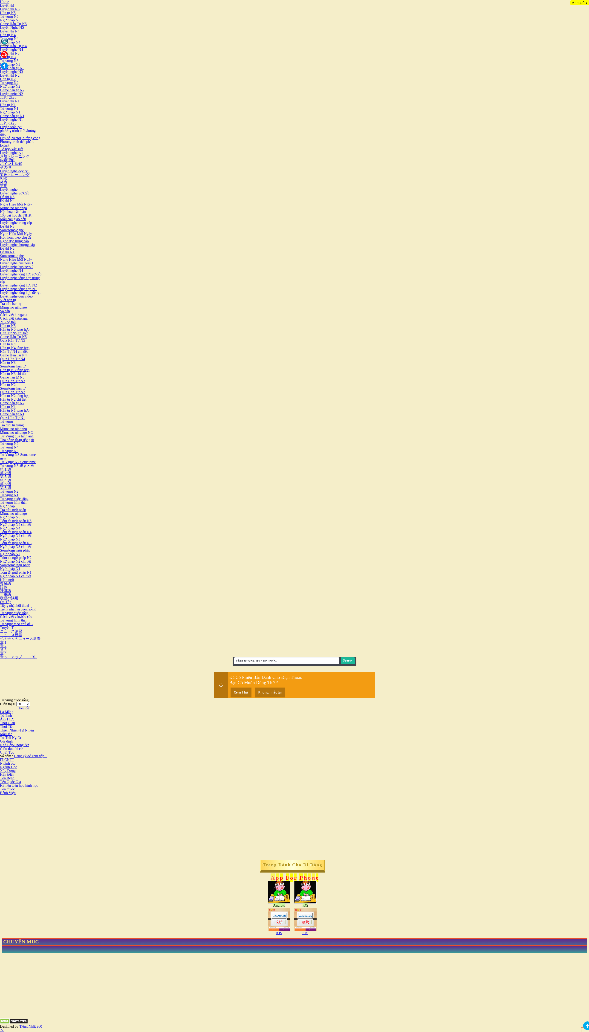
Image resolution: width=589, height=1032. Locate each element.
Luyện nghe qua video (16, 296)
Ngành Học (8, 767)
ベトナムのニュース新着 (20, 639)
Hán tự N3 (8, 362)
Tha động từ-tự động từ (17, 440)
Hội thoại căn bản (13, 212)
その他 (5, 167)
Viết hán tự (8, 300)
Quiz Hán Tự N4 (12, 359)
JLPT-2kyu (8, 97)
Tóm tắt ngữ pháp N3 (16, 543)
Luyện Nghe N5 (12, 27)
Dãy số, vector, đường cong (20, 138)
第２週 (5, 473)
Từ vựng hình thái (13, 502)
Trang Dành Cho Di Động (292, 864)
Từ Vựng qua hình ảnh (17, 436)
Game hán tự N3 (12, 68)
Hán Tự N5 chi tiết (14, 333)
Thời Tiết (6, 726)
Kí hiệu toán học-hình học (19, 785)
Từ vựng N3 (9, 61)
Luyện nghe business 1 (16, 263)
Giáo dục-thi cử (11, 749)
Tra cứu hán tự (10, 304)
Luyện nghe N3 (11, 72)
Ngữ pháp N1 (10, 112)
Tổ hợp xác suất (11, 149)
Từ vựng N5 (9, 16)
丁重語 (5, 594)
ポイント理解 (11, 164)
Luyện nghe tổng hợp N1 (18, 289)
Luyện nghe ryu (11, 153)
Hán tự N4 (8, 35)
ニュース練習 (11, 631)
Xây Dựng (8, 771)
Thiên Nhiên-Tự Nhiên (17, 730)
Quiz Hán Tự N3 (12, 381)
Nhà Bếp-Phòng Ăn (14, 745)
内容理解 (7, 160)
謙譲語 (5, 591)
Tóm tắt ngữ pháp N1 (16, 572)
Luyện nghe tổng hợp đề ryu (20, 293)
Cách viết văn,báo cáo (16, 617)
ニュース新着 (11, 635)
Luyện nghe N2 (11, 94)
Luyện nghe (8, 189)
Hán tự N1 (8, 105)
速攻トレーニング (14, 156)
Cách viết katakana (14, 318)
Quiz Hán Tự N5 (12, 340)
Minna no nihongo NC (16, 432)
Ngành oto (7, 763)
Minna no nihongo (13, 208)
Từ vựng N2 (9, 83)
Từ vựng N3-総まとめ (17, 466)
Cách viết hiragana (13, 315)
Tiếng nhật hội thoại (14, 605)
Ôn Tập (5, 602)
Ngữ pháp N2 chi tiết (15, 561)
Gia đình (6, 741)
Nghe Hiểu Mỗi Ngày (16, 204)
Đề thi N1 (7, 252)
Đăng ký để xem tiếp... (30, 756)
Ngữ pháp (7, 506)
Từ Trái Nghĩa (10, 738)
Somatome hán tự (13, 366)
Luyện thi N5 (10, 9)
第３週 (5, 477)
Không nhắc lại (270, 692)
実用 (3, 186)
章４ (3, 653)
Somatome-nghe (12, 230)
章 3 (3, 650)
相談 (3, 178)
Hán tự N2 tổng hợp (14, 396)
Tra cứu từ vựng (12, 425)
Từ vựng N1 (9, 108)
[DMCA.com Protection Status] (14, 1023)
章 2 (3, 646)
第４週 (5, 480)
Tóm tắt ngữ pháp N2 (16, 558)
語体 (3, 587)
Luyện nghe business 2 (16, 267)
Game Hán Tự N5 (13, 24)
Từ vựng (6, 421)
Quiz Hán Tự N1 (12, 418)
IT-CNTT (7, 760)
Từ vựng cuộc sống (14, 499)
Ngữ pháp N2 (10, 86)
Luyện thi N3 (10, 53)
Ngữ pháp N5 (10, 20)
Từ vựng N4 (9, 38)
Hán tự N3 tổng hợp (14, 370)
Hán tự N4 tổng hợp (14, 348)
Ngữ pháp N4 (10, 42)
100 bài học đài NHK (16, 215)
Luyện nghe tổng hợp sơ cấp (20, 274)
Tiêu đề (23, 708)
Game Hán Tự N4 (13, 46)
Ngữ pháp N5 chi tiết (15, 524)
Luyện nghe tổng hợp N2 (18, 285)
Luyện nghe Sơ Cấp (14, 193)
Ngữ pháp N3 (10, 64)
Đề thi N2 (7, 248)
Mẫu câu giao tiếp (13, 219)
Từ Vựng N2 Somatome (18, 462)
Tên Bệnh (7, 778)
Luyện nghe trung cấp (16, 223)
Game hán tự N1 (12, 116)
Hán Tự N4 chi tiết (14, 351)
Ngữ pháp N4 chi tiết (15, 536)
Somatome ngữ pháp (15, 550)
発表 (3, 182)
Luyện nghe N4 (11, 50)
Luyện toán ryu (11, 127)
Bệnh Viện (8, 793)
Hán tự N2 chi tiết (13, 399)
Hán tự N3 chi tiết (13, 374)
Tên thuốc (7, 789)
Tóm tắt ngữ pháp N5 (16, 521)
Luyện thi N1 (10, 101)
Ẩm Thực (7, 719)
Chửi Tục (7, 752)
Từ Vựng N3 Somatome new (18, 456)
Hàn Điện (7, 774)
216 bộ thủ (8, 322)
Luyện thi (7, 5)
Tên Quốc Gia (10, 782)
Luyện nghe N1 (11, 119)
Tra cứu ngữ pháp (13, 510)
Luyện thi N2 (10, 75)
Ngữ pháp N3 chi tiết (15, 547)
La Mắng (6, 712)
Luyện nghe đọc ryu (14, 171)
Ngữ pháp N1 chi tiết (15, 576)
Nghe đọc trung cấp (14, 241)
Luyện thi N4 (10, 31)
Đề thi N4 (7, 200)
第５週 (5, 484)
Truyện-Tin (8, 628)
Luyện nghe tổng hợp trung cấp (20, 279)
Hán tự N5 (8, 13)
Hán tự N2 (8, 79)
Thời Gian (7, 723)
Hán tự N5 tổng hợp (14, 329)
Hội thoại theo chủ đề (15, 237)
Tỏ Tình (6, 715)
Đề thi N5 (7, 197)
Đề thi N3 (7, 226)
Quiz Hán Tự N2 (12, 392)
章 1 (3, 642)
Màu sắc (6, 734)
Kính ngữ (7, 580)
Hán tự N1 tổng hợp (14, 410)
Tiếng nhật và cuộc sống (17, 609)
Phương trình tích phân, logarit (17, 143)
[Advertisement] (38, 827)
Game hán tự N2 (12, 90)
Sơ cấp (5, 311)
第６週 (5, 488)
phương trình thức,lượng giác (18, 132)
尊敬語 (5, 583)
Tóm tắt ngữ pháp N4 (16, 532)
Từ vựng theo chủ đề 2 (16, 624)
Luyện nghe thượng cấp (17, 245)
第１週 (5, 469)
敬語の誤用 (9, 598)
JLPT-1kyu (8, 123)
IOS (279, 933)
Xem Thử (241, 692)
